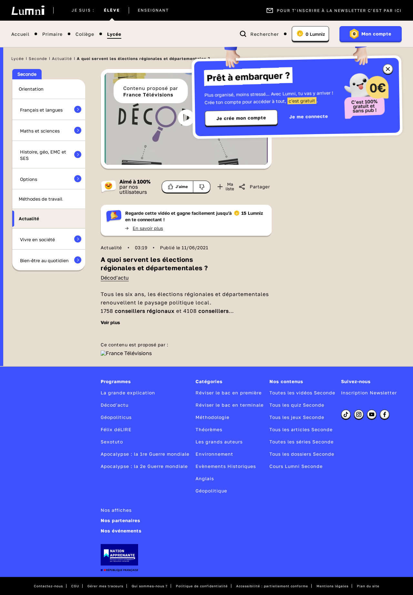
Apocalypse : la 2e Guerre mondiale (144, 466)
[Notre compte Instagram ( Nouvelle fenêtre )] (359, 414)
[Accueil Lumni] (28, 10)
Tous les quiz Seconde (296, 405)
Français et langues (41, 110)
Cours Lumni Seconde (296, 466)
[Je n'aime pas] (201, 187)
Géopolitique (211, 490)
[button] (186, 117)
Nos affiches (116, 510)
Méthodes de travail (40, 199)
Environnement (214, 454)
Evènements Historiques (226, 466)
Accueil (20, 34)
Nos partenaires (120, 520)
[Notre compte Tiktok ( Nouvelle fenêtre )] (346, 414)
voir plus (110, 322)
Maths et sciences (40, 131)
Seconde (38, 58)
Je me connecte (308, 116)
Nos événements (121, 530)
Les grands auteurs (219, 441)
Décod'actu (115, 277)
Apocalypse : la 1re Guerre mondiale (145, 454)
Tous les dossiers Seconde (301, 454)
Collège (85, 34)
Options (28, 179)
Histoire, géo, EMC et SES (43, 155)
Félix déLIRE (116, 429)
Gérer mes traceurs (105, 586)
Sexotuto (112, 441)
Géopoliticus (116, 417)
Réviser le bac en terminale (230, 405)
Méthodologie (212, 417)
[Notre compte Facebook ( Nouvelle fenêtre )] (384, 414)
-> (144, 228)
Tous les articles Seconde (301, 429)
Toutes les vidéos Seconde (302, 392)
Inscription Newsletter (369, 392)
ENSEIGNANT (153, 10)
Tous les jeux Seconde (296, 417)
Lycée (114, 34)
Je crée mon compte (241, 118)
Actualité (62, 58)
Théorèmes (209, 429)
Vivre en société (37, 239)
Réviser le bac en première (229, 392)
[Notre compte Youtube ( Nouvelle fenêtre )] (372, 414)
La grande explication (128, 392)
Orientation (31, 89)
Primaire (52, 34)
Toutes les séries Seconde (301, 441)
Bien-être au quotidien (44, 260)
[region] (186, 119)
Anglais (205, 478)
